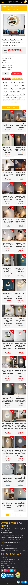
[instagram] (5, 570)
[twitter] (11, 570)
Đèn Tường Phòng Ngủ (11, 9)
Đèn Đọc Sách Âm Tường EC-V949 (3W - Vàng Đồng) (7, 125)
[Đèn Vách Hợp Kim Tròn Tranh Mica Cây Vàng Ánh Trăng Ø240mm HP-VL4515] (8, 336)
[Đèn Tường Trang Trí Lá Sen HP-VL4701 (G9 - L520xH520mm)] (8, 285)
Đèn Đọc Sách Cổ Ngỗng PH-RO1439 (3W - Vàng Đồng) (20, 221)
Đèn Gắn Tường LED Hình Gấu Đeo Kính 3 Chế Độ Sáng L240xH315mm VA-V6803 (20, 373)
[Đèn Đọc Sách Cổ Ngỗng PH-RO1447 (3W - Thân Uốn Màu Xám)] (8, 140)
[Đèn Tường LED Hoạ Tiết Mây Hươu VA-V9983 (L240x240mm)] (8, 469)
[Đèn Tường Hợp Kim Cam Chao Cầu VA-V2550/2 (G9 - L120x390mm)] (20, 494)
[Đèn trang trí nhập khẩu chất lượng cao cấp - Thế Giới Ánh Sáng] (14, 2)
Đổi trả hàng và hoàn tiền (8, 563)
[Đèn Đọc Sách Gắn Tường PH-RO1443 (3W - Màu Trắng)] (8, 188)
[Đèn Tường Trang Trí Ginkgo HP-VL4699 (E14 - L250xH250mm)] (8, 260)
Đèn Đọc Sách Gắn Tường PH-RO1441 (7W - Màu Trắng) (20, 197)
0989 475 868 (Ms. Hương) (16, 537)
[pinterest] (14, 570)
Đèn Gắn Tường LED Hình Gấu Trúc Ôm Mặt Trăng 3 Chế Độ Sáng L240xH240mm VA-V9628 (7, 400)
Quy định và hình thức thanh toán (10, 559)
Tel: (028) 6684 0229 (6, 532)
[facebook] (2, 570)
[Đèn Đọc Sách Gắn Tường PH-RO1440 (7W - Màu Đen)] (8, 212)
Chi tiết (7, 167)
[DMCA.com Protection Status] (17, 575)
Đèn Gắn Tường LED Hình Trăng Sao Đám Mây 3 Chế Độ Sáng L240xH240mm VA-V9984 (20, 453)
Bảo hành (4, 557)
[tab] (6, 79)
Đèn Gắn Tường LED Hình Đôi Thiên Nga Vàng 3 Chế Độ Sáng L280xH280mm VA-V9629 (7, 427)
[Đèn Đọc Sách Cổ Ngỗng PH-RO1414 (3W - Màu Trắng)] (8, 235)
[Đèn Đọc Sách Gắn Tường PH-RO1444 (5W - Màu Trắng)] (20, 165)
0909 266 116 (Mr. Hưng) (16, 540)
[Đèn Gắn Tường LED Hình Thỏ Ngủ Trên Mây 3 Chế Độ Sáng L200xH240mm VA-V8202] (8, 362)
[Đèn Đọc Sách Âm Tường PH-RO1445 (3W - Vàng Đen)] (8, 165)
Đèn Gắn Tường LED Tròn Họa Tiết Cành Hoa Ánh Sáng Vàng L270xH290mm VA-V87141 (7, 453)
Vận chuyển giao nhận (7, 561)
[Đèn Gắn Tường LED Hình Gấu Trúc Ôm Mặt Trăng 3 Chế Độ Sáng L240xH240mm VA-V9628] (8, 389)
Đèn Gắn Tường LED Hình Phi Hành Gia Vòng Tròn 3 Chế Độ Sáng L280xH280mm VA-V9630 (20, 400)
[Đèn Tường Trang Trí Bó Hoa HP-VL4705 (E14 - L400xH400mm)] (20, 285)
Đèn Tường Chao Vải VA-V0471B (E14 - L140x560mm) (7, 503)
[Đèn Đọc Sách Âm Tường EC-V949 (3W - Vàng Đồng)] (8, 116)
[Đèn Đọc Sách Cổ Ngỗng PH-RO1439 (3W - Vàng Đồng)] (20, 212)
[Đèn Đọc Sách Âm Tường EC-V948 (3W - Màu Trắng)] (20, 116)
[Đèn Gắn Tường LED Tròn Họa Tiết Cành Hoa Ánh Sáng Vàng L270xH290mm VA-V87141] (8, 442)
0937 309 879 (16, 535)
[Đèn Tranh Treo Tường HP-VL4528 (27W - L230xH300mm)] (20, 311)
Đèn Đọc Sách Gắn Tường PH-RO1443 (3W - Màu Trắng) (8, 197)
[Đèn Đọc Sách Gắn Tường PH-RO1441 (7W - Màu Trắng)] (20, 188)
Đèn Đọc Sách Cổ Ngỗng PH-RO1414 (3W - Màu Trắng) (8, 245)
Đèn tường (14, 6)
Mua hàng (8, 167)
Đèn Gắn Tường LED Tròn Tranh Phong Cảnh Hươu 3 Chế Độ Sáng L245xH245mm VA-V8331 (20, 427)
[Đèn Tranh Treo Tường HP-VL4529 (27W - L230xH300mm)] (8, 311)
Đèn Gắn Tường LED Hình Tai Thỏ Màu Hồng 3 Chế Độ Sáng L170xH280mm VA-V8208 (20, 347)
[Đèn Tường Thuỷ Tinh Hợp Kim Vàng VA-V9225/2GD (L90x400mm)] (20, 469)
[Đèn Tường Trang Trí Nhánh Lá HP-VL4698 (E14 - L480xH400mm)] (20, 260)
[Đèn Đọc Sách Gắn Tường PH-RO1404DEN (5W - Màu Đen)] (20, 235)
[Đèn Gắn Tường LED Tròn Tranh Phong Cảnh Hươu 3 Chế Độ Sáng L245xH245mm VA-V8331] (20, 416)
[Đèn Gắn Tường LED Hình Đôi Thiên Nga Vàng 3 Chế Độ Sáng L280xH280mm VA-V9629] (8, 416)
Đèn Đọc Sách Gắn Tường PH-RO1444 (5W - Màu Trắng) (20, 174)
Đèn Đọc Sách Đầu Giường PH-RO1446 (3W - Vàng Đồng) (20, 149)
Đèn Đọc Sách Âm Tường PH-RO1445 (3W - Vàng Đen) (8, 174)
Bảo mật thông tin (6, 565)
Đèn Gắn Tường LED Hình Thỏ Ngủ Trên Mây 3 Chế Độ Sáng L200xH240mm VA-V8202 (7, 373)
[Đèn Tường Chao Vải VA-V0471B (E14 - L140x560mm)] (8, 494)
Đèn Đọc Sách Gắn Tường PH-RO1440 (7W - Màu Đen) (8, 221)
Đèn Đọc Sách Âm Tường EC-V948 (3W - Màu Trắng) (20, 125)
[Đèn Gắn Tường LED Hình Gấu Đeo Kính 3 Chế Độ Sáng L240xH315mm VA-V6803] (20, 362)
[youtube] (8, 570)
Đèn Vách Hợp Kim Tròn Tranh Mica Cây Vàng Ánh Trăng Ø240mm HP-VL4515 (8, 347)
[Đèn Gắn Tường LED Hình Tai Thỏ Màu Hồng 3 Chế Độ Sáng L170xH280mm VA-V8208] (20, 336)
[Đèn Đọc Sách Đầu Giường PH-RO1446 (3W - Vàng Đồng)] (20, 140)
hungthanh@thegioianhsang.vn (12, 542)
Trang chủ (6, 6)
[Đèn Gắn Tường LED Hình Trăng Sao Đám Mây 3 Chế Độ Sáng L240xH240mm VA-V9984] (20, 442)
